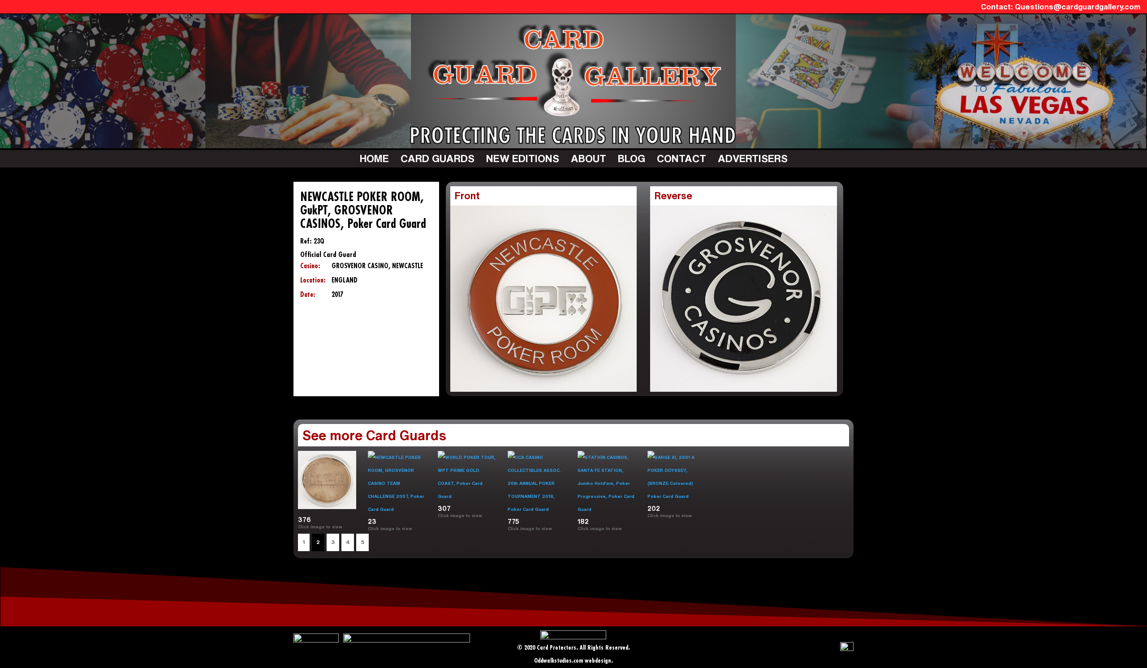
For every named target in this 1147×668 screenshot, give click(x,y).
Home (374, 158)
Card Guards (437, 158)
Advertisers (753, 158)
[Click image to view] (346, 526)
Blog (631, 158)
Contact (681, 158)
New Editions (522, 158)
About (588, 158)
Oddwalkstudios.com (558, 661)
